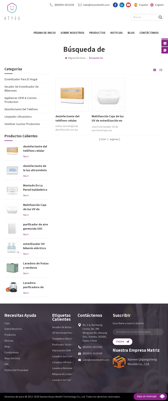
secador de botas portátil (63, 327)
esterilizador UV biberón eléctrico (34, 246)
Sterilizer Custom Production (22, 124)
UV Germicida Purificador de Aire (63, 333)
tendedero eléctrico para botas (63, 339)
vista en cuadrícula (154, 70)
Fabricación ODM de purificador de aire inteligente (63, 350)
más (25, 156)
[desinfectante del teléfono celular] (12, 150)
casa (7, 323)
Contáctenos (11, 352)
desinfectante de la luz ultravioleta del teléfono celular (35, 168)
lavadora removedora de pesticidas (63, 368)
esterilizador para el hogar (21, 79)
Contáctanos (149, 32)
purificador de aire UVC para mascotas (63, 345)
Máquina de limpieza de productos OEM (63, 374)
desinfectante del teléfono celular (35, 148)
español (143, 5)
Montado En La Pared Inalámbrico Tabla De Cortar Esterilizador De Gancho (35, 188)
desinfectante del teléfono (21, 109)
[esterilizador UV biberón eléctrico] (12, 248)
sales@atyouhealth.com (96, 5)
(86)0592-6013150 (64, 5)
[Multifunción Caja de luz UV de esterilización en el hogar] (12, 209)
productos (97, 32)
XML (6, 364)
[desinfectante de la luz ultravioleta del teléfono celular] (12, 170)
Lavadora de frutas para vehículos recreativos (63, 380)
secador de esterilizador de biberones (21, 88)
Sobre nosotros (72, 32)
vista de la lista (160, 70)
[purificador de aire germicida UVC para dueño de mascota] (12, 228)
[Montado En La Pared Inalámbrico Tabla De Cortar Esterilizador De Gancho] (12, 189)
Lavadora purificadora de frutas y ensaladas (35, 285)
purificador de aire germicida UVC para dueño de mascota (35, 227)
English (159, 5)
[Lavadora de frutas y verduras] (12, 267)
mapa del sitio (12, 358)
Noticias (116, 32)
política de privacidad (16, 370)
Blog (131, 32)
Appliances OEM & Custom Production (20, 100)
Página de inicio (45, 32)
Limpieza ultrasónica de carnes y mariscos (63, 362)
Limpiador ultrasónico (18, 116)
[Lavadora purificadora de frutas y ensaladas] (12, 287)
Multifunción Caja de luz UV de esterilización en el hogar (35, 207)
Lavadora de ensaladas (63, 356)
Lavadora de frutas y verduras (36, 265)
